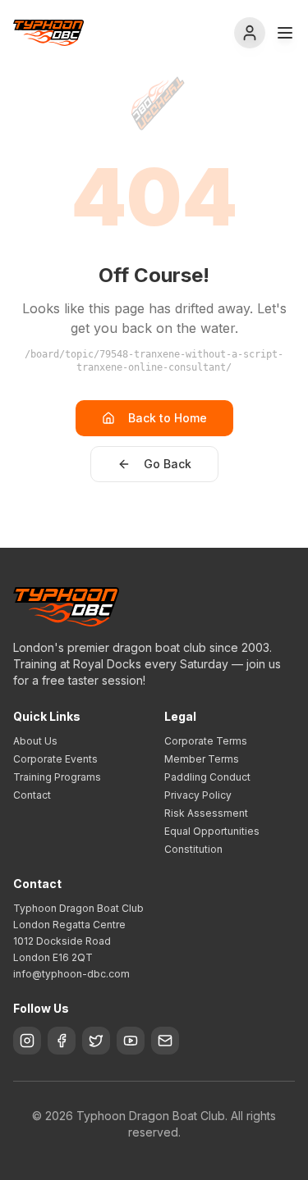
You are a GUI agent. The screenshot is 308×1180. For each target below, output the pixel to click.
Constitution (193, 849)
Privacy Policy (198, 795)
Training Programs (57, 777)
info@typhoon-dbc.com (71, 974)
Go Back (167, 464)
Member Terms (201, 759)
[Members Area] (249, 32)
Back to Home (167, 418)
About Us (35, 741)
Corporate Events (55, 759)
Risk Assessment (206, 813)
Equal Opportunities (212, 831)
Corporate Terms (205, 741)
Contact (32, 795)
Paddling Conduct (207, 777)
